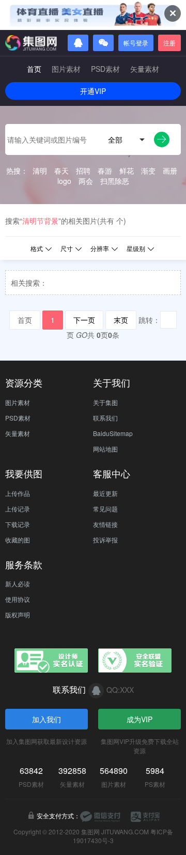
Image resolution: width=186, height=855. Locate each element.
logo (64, 181)
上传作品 (17, 493)
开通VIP (93, 91)
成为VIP (139, 719)
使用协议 (17, 599)
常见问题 (105, 508)
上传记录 (17, 508)
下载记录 (17, 524)
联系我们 (105, 417)
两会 (86, 181)
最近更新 (105, 493)
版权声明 (17, 614)
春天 (61, 170)
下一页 (84, 320)
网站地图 (105, 448)
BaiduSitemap (113, 433)
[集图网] (31, 43)
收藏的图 (17, 539)
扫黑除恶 (114, 181)
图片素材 (66, 69)
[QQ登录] (78, 43)
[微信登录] (103, 43)
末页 (121, 320)
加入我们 (46, 719)
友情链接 (105, 524)
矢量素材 (144, 69)
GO (81, 335)
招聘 (83, 170)
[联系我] (96, 690)
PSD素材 (105, 69)
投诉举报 (105, 539)
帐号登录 (135, 42)
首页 (34, 69)
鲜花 (126, 170)
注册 (169, 42)
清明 (40, 170)
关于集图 (105, 402)
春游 (105, 170)
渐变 (148, 170)
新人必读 (17, 583)
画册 (170, 170)
